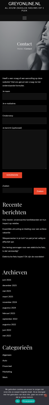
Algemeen (6, 355)
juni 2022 (6, 330)
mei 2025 (6, 291)
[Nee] (45, 395)
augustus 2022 (9, 325)
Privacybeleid (28, 401)
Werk (4, 377)
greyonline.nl (24, 4)
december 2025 (9, 285)
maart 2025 (7, 297)
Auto (4, 361)
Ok (17, 401)
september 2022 (9, 319)
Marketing (7, 372)
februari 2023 (8, 313)
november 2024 (9, 302)
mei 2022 (6, 336)
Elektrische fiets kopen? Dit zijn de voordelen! (23, 257)
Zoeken (5, 186)
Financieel (7, 366)
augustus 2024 (9, 308)
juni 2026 (6, 280)
